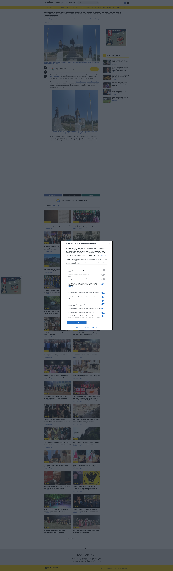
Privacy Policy (94, 327)
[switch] (103, 270)
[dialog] (86, 285)
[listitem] (86, 267)
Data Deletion (79, 327)
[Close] (110, 243)
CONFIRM (76, 322)
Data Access (86, 327)
